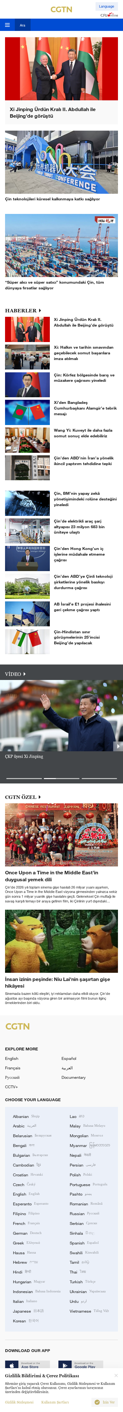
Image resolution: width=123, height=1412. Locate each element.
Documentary (74, 1077)
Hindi (22, 1271)
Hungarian (29, 1281)
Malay (87, 1125)
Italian (25, 1301)
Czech (24, 1184)
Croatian (28, 1174)
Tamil (79, 1262)
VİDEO (13, 674)
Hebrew (25, 1262)
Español (69, 1058)
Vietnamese (89, 1311)
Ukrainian (88, 1291)
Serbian (83, 1223)
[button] (24, 778)
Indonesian (37, 1291)
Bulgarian (30, 1155)
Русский (12, 1077)
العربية (67, 1067)
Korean (26, 1320)
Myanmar (90, 1145)
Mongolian (86, 1135)
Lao (77, 1116)
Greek (26, 1242)
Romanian (86, 1203)
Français (12, 1067)
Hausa (24, 1252)
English (11, 1058)
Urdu (78, 1301)
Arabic (24, 1125)
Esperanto (31, 1203)
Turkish (83, 1281)
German (27, 1233)
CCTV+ (11, 1086)
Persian (83, 1164)
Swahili (84, 1252)
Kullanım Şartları (55, 1402)
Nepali (80, 1155)
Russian (84, 1213)
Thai (78, 1271)
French (26, 1223)
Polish (81, 1174)
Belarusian (32, 1135)
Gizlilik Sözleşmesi (19, 1402)
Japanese (28, 1311)
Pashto (81, 1193)
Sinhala (82, 1233)
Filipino (26, 1213)
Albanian (26, 1116)
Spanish (84, 1242)
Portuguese (88, 1184)
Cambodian (27, 1164)
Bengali (23, 1145)
